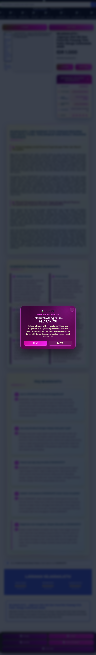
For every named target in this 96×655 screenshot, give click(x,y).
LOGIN (35, 343)
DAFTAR (60, 343)
